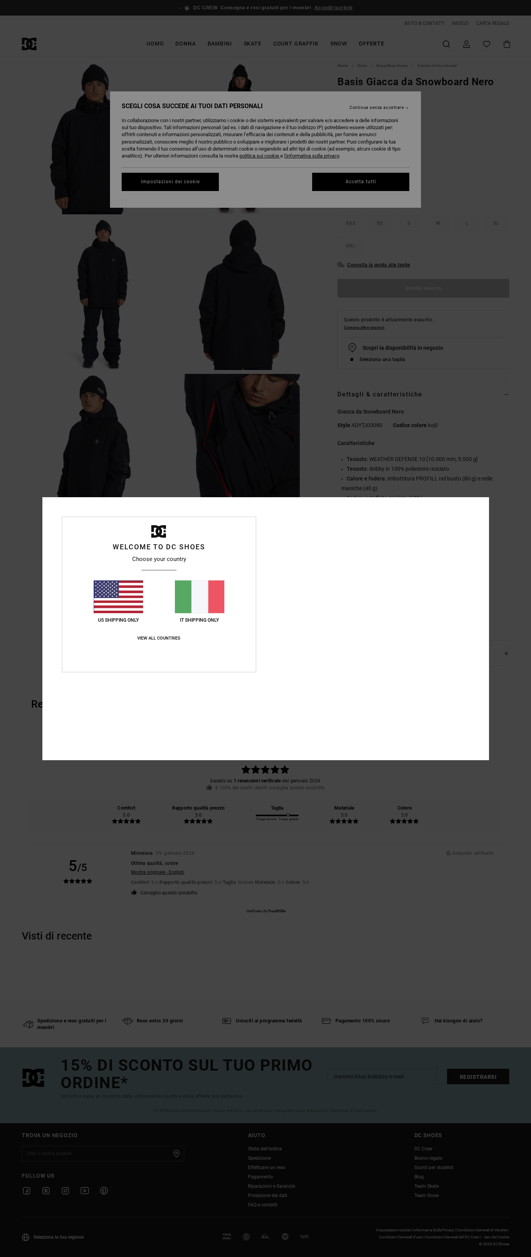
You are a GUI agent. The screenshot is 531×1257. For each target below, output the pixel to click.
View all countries (158, 638)
